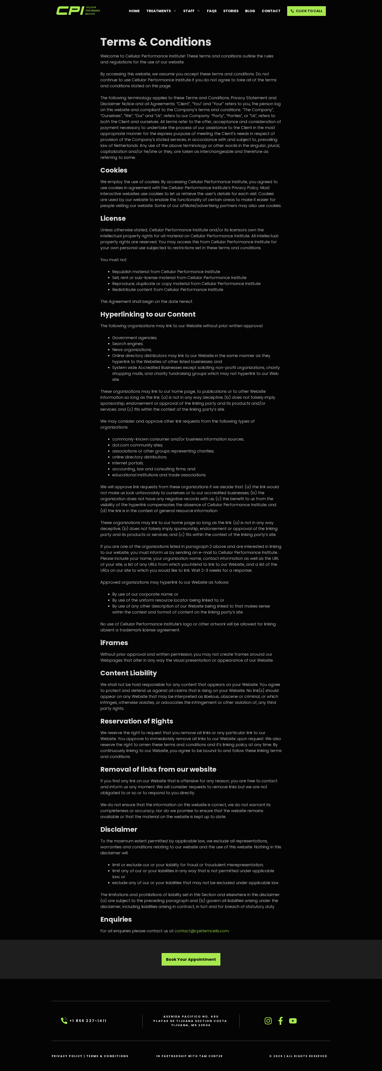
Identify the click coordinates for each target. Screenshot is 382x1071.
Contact (271, 10)
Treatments (158, 10)
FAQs (212, 10)
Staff (189, 10)
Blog (250, 10)
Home (134, 10)
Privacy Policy (67, 1056)
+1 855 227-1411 (88, 1020)
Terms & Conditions (107, 1056)
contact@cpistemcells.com (202, 931)
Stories (231, 10)
